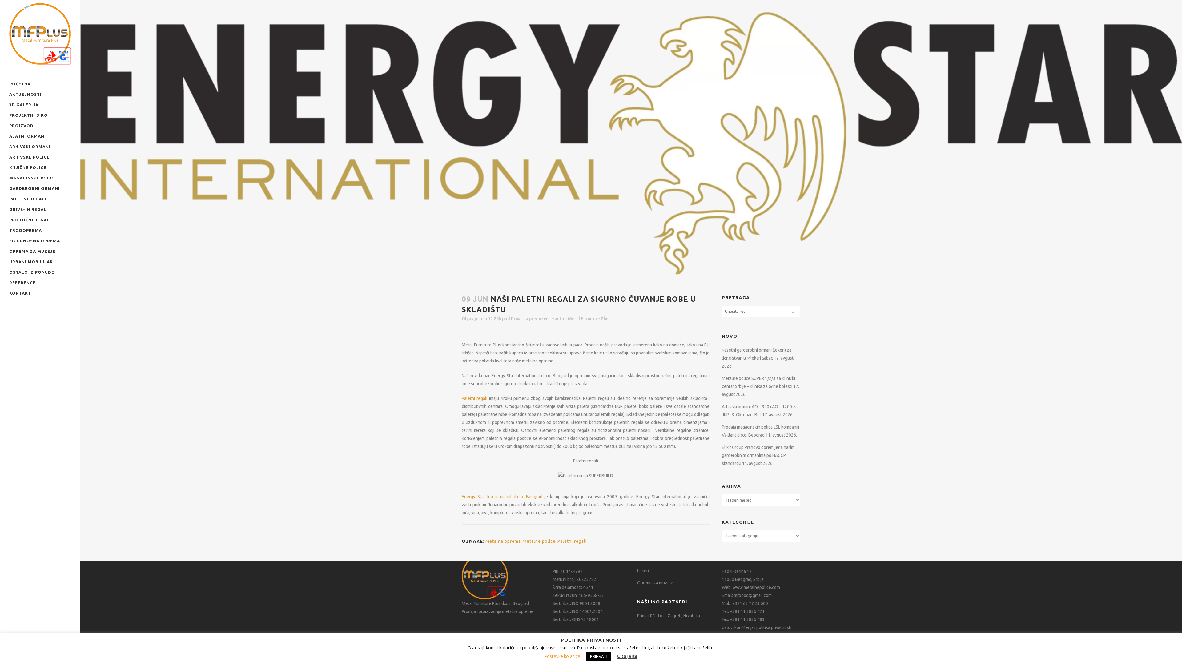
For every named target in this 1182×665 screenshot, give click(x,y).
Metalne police (539, 541)
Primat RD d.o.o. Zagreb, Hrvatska (668, 615)
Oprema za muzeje (655, 582)
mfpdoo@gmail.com (753, 595)
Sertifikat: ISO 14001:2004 (578, 611)
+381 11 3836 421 (747, 611)
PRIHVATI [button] (598, 656)
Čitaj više (627, 656)
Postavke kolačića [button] (562, 656)
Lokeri (643, 570)
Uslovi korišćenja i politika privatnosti (756, 627)
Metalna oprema (503, 541)
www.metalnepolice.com (756, 587)
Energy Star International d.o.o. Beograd (502, 496)
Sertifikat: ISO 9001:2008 (576, 603)
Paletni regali (474, 398)
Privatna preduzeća (531, 318)
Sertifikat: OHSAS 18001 (576, 619)
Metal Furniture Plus (588, 318)
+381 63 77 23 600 (750, 603)
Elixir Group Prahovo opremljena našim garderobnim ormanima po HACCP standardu (758, 455)
